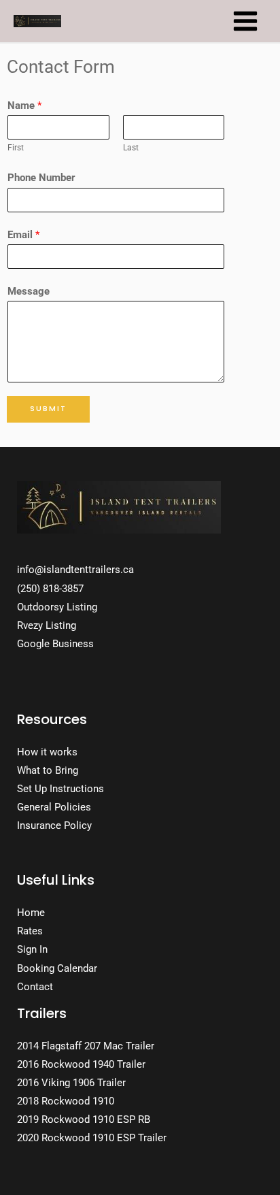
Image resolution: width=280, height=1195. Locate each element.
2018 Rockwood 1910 (65, 1101)
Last (131, 147)
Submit (48, 409)
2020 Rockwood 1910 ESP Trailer (92, 1138)
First (15, 147)
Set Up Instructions (60, 789)
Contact (35, 987)
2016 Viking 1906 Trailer (71, 1083)
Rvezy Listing (46, 625)
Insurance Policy (54, 825)
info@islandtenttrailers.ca (75, 569)
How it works (47, 752)
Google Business (55, 644)
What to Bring (47, 770)
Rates (30, 931)
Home (31, 912)
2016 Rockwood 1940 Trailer (81, 1064)
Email (23, 235)
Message (28, 291)
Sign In (32, 949)
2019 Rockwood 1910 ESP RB (83, 1119)
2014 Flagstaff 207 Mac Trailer (85, 1046)
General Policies (54, 807)
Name (24, 105)
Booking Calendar (57, 968)
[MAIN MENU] (245, 21)
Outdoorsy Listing (57, 607)
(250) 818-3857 (50, 589)
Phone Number (41, 177)
